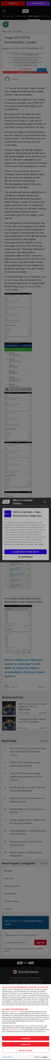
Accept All (25, 1038)
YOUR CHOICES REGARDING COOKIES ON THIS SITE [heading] (25, 987)
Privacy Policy (7, 1057)
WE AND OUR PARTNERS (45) (15, 1009)
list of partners (14, 1030)
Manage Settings (26, 1050)
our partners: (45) (14, 1011)
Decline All (25, 1044)
